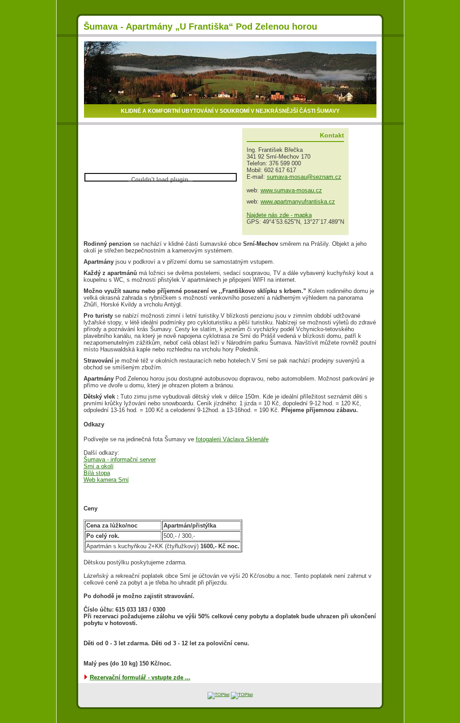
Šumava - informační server (120, 459)
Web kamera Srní (106, 479)
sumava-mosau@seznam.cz (304, 176)
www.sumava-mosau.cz (291, 190)
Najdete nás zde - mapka (279, 215)
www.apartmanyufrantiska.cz (298, 201)
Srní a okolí (99, 466)
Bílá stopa (97, 473)
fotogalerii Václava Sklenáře (232, 439)
